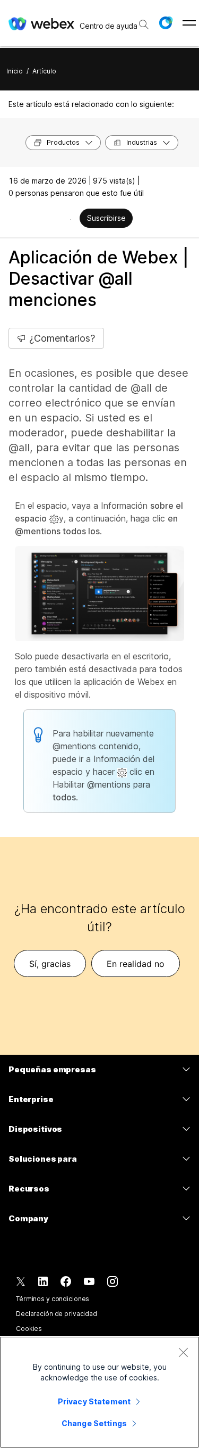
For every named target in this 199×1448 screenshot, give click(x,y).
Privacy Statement (94, 1401)
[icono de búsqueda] (144, 24)
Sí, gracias (50, 963)
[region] (99, 1392)
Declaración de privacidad (56, 1314)
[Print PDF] (70, 219)
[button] (165, 23)
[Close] (183, 1352)
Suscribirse (106, 217)
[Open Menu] (189, 23)
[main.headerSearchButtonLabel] (143, 21)
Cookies (29, 1329)
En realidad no (136, 963)
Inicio (14, 71)
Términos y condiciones (52, 1299)
